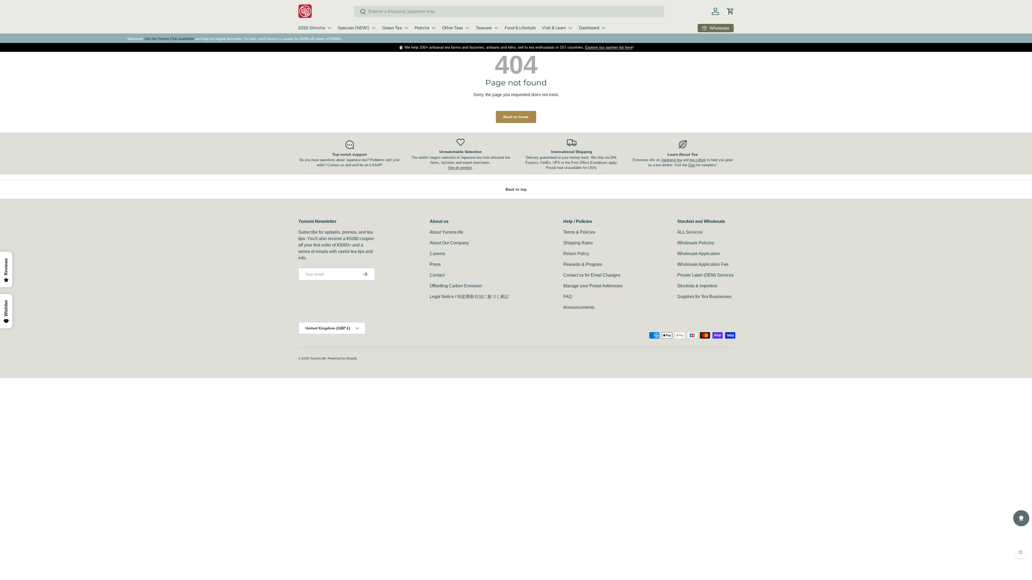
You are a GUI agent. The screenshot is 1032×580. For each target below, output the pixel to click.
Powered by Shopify (342, 358)
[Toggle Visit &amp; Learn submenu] (570, 28)
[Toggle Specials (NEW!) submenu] (373, 28)
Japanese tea (671, 160)
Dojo (691, 165)
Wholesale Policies (695, 243)
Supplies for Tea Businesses (704, 296)
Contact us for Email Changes (591, 275)
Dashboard (589, 27)
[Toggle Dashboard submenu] (603, 28)
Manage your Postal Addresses (593, 286)
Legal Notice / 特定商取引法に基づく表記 (469, 296)
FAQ (567, 296)
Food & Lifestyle (520, 27)
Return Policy (576, 253)
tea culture (698, 160)
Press (435, 264)
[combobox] (509, 11)
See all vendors (460, 168)
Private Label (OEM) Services (705, 275)
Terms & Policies (579, 232)
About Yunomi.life (446, 232)
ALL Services (690, 232)
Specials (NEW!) (353, 27)
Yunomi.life (318, 358)
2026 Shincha (311, 27)
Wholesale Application (698, 253)
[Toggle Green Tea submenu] (406, 28)
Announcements (578, 307)
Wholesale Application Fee (703, 264)
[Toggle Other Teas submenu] (467, 28)
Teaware (484, 27)
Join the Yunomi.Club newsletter (169, 39)
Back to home (516, 117)
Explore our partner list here (609, 47)
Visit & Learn (554, 27)
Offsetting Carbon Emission (456, 286)
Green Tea (392, 27)
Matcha (422, 27)
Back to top (516, 189)
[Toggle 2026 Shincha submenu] (329, 28)
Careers (437, 253)
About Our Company (449, 243)
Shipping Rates (578, 243)
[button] (730, 11)
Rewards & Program (582, 264)
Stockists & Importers (697, 286)
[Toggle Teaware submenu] (496, 28)
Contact (437, 275)
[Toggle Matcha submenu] (433, 28)
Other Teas (452, 27)
